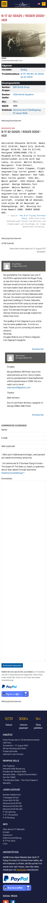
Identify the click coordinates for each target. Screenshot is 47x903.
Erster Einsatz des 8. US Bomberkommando (21, 740)
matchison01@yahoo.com (18, 387)
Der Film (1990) (9, 777)
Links (5, 843)
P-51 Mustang (9, 817)
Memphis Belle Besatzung (14, 768)
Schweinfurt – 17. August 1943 (15, 745)
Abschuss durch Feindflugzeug (27, 110)
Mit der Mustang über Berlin (14, 748)
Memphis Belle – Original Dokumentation (20, 774)
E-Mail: (4, 438)
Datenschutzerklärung (12, 838)
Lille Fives (7, 742)
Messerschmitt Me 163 (12, 806)
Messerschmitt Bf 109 (12, 803)
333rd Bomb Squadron (23, 94)
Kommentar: (6, 478)
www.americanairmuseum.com (11, 60)
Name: (4, 429)
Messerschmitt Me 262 (12, 809)
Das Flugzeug (8, 766)
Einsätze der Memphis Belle (14, 771)
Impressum (7, 835)
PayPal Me (21, 870)
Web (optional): (8, 446)
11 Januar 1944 (20, 113)
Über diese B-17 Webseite (14, 829)
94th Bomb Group (21, 87)
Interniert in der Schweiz (13, 754)
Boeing (24, 69)
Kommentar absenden (12, 665)
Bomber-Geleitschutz (12, 794)
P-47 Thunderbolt (10, 815)
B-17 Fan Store (9, 841)
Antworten (38, 349)
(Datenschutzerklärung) (12, 473)
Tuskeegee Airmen (11, 797)
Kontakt (6, 832)
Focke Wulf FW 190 (11, 800)
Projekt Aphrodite (10, 751)
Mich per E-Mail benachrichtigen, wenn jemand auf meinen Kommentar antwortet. (23, 456)
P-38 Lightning (9, 812)
